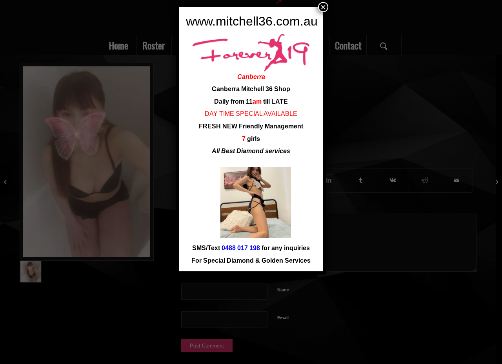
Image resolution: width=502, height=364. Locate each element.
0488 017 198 (241, 248)
